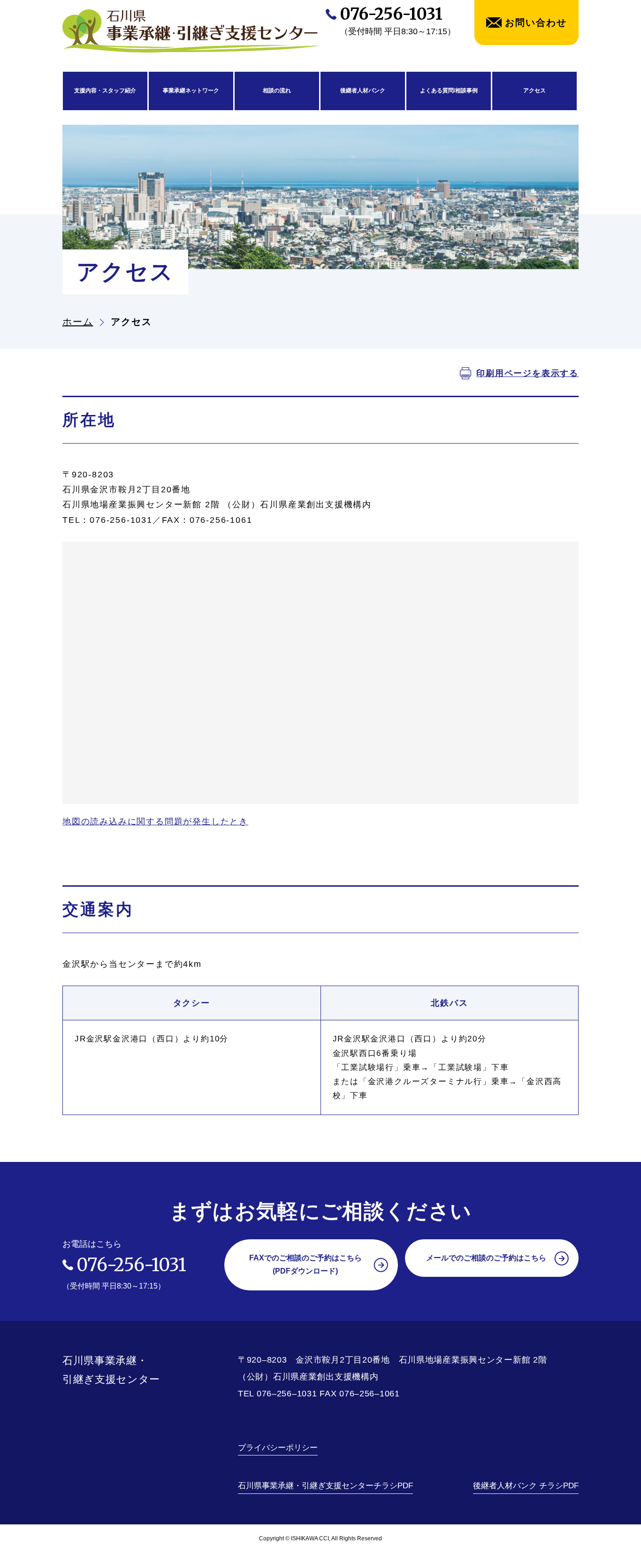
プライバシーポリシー (278, 1447)
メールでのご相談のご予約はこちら (486, 1258)
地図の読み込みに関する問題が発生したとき (155, 821)
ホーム (77, 322)
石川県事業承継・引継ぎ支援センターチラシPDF (325, 1485)
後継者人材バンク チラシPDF (526, 1485)
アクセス (534, 90)
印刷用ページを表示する (527, 373)
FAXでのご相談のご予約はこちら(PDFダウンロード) (305, 1264)
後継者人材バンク (362, 90)
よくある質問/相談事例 (449, 90)
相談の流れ (277, 90)
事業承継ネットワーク (191, 90)
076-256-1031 (391, 14)
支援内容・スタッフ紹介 (105, 90)
